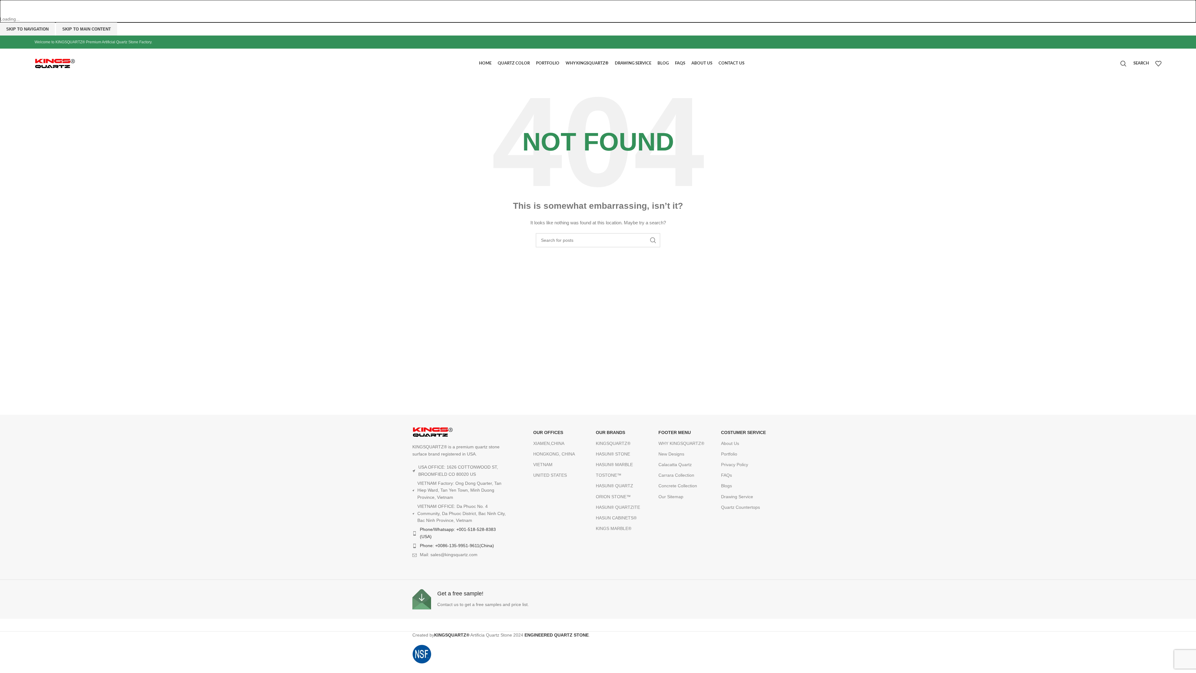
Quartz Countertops (740, 507)
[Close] (8, 8)
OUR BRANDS (610, 432)
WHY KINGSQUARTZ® (681, 443)
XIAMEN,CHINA (548, 443)
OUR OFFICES (548, 432)
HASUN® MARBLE (614, 464)
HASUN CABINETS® (616, 517)
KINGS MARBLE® (613, 528)
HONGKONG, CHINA (554, 453)
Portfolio (729, 453)
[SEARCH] (653, 240)
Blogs (726, 485)
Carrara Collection (676, 475)
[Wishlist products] (1158, 63)
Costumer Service (743, 432)
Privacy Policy (734, 464)
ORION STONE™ (613, 496)
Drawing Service (737, 496)
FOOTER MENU (674, 432)
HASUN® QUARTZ (614, 485)
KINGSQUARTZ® (613, 443)
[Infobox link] (503, 599)
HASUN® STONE (613, 453)
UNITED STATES (550, 475)
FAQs (726, 475)
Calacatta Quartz (675, 464)
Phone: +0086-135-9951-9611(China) (457, 545)
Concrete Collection (677, 485)
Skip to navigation (27, 29)
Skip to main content (86, 29)
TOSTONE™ (608, 475)
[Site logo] (69, 63)
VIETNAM (543, 464)
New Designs (671, 453)
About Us (730, 443)
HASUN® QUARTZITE (618, 507)
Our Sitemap (670, 496)
